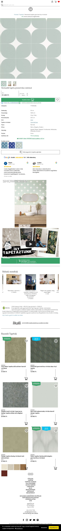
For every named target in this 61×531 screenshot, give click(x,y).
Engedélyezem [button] (54, 527)
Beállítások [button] (19, 528)
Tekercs (23, 95)
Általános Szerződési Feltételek (30, 496)
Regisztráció (30, 493)
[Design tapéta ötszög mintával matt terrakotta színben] (23, 467)
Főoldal (16, 14)
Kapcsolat (30, 491)
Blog (30, 488)
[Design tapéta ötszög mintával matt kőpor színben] (11, 467)
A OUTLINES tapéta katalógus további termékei (35, 323)
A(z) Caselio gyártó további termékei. (12, 315)
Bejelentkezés (30, 489)
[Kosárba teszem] (26, 378)
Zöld (31, 120)
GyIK (30, 500)
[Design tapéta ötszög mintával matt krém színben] (4, 467)
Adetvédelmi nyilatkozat (30, 497)
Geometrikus (34, 122)
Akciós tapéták (30, 485)
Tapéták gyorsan (30, 482)
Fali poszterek (30, 483)
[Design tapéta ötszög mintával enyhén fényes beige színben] (17, 467)
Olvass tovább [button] (8, 176)
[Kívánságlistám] (59, 2)
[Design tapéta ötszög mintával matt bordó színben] (4, 473)
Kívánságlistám (30, 499)
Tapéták (21, 14)
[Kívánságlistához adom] (57, 100)
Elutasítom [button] (44, 527)
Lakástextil (30, 486)
